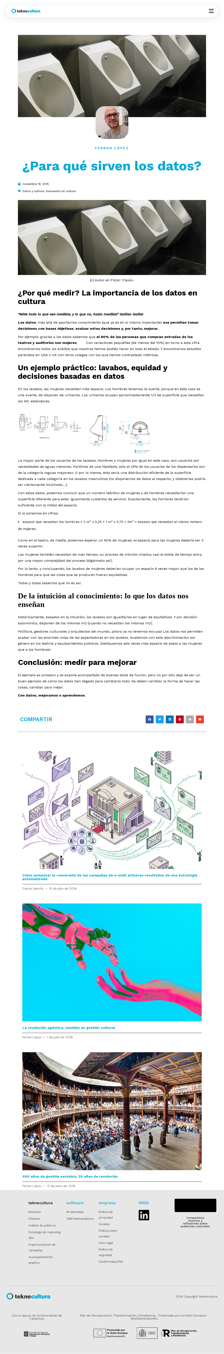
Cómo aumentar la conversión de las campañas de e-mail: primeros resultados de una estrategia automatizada (109, 877)
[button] (150, 719)
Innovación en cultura (61, 191)
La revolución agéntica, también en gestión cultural (68, 1028)
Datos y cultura (33, 191)
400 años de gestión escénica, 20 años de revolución (70, 1176)
